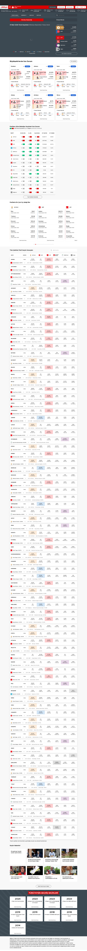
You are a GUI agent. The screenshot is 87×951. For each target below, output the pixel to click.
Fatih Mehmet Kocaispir (20, 106)
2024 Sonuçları (53, 7)
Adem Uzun (15, 758)
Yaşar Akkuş (37, 528)
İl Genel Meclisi (60, 19)
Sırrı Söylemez (16, 686)
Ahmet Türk (15, 665)
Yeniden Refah (63, 41)
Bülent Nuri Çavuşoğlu (17, 435)
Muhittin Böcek (43, 101)
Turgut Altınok (43, 76)
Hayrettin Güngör (36, 557)
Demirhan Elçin (36, 327)
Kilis (12, 618)
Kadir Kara (34, 715)
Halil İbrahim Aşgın (16, 428)
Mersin (68, 216)
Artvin (13, 324)
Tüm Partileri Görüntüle (66, 53)
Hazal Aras (15, 284)
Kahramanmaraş (15, 554)
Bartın (13, 345)
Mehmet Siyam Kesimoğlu (38, 607)
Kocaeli (13, 626)
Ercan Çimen (38, 507)
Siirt (12, 741)
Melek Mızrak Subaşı (17, 370)
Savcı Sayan (34, 284)
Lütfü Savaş (35, 521)
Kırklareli (41, 231)
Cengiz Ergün (34, 658)
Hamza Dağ (65, 76)
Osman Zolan (39, 435)
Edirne (13, 453)
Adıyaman (13, 266)
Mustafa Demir (36, 737)
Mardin (13, 662)
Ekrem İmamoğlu (19, 72)
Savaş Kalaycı (15, 571)
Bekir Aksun (15, 471)
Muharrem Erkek (16, 413)
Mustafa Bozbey (66, 101)
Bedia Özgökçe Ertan (37, 816)
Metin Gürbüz (15, 751)
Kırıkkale (13, 597)
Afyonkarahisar (15, 273)
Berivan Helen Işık (35, 744)
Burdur (13, 396)
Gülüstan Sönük (16, 356)
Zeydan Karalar (20, 101)
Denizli (13, 432)
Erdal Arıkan (15, 377)
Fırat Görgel (15, 557)
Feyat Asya (36, 686)
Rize (12, 211)
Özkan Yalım (15, 809)
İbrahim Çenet (15, 715)
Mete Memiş (15, 363)
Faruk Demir (15, 320)
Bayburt (13, 360)
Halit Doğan (15, 737)
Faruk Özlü (15, 449)
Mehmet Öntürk (16, 521)
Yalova (13, 820)
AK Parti (62, 27)
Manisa (68, 221)
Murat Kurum (20, 76)
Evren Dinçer (15, 291)
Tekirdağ (13, 777)
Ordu (12, 705)
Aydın (12, 331)
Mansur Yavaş (43, 72)
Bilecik (13, 367)
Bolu (12, 388)
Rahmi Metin (15, 722)
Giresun (68, 231)
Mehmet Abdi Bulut (37, 622)
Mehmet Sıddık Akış (17, 514)
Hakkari (13, 511)
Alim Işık (33, 643)
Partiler (39, 15)
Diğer (61, 49)
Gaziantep (14, 489)
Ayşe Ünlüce (15, 485)
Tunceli (13, 798)
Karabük (13, 561)
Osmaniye (13, 712)
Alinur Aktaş (65, 105)
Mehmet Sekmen (16, 478)
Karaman (41, 221)
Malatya (13, 231)
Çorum (13, 424)
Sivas (12, 755)
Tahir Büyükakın (16, 629)
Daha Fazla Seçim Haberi (43, 886)
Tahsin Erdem (15, 837)
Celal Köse (35, 830)
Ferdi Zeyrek (15, 658)
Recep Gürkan (36, 456)
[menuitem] (32, 44)
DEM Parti (62, 45)
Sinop (12, 748)
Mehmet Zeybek (36, 277)
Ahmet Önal (15, 600)
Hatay (12, 518)
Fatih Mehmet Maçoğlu (36, 801)
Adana (13, 259)
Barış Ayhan (34, 751)
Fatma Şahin (15, 492)
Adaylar (31, 15)
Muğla (67, 226)
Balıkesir (13, 338)
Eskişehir (13, 482)
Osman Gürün (32, 679)
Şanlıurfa (14, 762)
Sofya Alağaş (15, 744)
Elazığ (13, 460)
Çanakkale (14, 410)
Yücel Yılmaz (34, 341)
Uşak (12, 805)
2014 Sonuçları (70, 7)
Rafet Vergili (35, 564)
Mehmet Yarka (16, 773)
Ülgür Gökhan (35, 413)
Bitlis (12, 381)
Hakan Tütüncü (43, 105)
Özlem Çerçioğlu (16, 334)
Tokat (40, 216)
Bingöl (13, 374)
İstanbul (13, 539)
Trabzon (13, 216)
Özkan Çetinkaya (16, 564)
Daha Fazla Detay (20, 90)
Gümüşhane (42, 226)
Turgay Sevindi (16, 298)
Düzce (12, 446)
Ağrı (12, 281)
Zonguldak (69, 236)
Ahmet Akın (15, 341)
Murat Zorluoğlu (38, 794)
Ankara (68, 211)
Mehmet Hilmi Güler (17, 708)
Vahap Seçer (15, 672)
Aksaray (13, 288)
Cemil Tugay (66, 72)
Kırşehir (13, 611)
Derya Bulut (15, 607)
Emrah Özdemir (16, 701)
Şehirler (23, 15)
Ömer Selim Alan (36, 837)
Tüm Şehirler (73, 61)
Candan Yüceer (16, 780)
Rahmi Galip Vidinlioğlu (36, 586)
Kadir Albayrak (36, 780)
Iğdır (12, 525)
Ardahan (13, 317)
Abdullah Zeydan (16, 816)
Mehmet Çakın (36, 809)
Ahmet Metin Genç (16, 794)
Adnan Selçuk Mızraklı (40, 442)
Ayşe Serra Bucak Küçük (18, 442)
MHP (62, 31)
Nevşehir (13, 690)
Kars (12, 575)
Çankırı (40, 211)
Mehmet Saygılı (35, 600)
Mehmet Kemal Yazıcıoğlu (18, 787)
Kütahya (13, 640)
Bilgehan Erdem (16, 327)
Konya (12, 226)
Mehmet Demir (36, 356)
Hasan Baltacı (15, 586)
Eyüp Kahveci (15, 643)
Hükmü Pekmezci (35, 363)
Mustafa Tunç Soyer (36, 550)
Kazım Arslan (15, 830)
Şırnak (12, 236)
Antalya (13, 309)
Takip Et (27, 66)
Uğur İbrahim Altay (16, 636)
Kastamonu (14, 582)
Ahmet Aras (15, 679)
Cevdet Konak (15, 801)
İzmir (12, 547)
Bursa (12, 403)
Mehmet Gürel (15, 823)
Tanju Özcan (15, 392)
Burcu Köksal (15, 277)
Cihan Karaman (37, 514)
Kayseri (13, 590)
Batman (13, 352)
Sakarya (13, 726)
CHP (61, 37)
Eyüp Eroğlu (41, 787)
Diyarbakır (14, 439)
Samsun (13, 733)
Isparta (13, 532)
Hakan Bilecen (15, 622)
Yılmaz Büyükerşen (35, 485)
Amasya (13, 295)
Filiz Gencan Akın (16, 456)
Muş (12, 683)
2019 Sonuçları (61, 7)
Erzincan (41, 236)
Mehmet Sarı (35, 298)
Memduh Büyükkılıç (16, 593)
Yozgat (13, 827)
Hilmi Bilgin (34, 758)
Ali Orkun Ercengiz (16, 399)
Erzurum (13, 221)
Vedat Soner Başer (16, 507)
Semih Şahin (37, 370)
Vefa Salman (34, 823)
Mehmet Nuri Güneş (17, 528)
